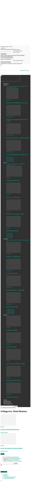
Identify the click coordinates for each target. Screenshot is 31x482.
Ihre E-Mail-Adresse (18, 60)
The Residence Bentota (13, 180)
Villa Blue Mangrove (12, 230)
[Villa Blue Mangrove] (13, 226)
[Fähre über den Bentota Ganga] (13, 359)
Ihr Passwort (17, 52)
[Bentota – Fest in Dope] (13, 193)
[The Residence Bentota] (14, 176)
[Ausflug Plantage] (13, 342)
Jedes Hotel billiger (7, 401)
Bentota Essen (18, 163)
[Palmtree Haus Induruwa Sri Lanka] (12, 98)
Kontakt (5, 474)
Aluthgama (5, 238)
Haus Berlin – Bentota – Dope (15, 214)
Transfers (5, 399)
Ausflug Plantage (11, 347)
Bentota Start (6, 83)
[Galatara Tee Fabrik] (13, 393)
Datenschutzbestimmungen (7, 56)
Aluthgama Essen (12, 240)
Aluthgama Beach (10, 309)
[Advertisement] (12, 73)
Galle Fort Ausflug (11, 330)
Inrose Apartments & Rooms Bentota (11, 448)
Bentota (5, 162)
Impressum (5, 475)
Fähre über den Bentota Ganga (15, 363)
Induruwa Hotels (10, 135)
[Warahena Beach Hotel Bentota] (8, 425)
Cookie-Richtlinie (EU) (8, 403)
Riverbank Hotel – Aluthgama (15, 290)
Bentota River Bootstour (13, 380)
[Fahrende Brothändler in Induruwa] (13, 150)
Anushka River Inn (12, 273)
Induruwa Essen (19, 86)
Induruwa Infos (12, 87)
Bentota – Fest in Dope (13, 197)
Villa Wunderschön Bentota (14, 458)
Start (2, 407)
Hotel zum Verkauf (7, 402)
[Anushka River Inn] (13, 269)
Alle (7, 86)
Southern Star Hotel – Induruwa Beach (18, 138)
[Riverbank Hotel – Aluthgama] (13, 285)
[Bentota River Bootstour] (13, 376)
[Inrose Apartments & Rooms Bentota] (8, 444)
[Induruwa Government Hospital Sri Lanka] (13, 115)
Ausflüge (5, 314)
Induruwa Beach (12, 86)
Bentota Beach (11, 163)
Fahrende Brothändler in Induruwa (17, 154)
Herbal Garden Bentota (13, 457)
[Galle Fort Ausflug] (13, 326)
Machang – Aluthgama (13, 256)
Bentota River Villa (12, 307)
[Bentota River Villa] (13, 302)
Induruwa (5, 84)
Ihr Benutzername (18, 50)
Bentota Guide (4, 432)
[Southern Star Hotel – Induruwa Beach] (13, 133)
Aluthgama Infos (10, 313)
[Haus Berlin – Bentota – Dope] (13, 209)
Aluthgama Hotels (20, 240)
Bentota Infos (12, 165)
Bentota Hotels (9, 234)
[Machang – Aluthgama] (13, 252)
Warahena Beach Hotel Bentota (10, 429)
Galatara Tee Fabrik (12, 397)
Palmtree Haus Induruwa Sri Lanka (17, 102)
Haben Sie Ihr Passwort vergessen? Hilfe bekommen (13, 55)
